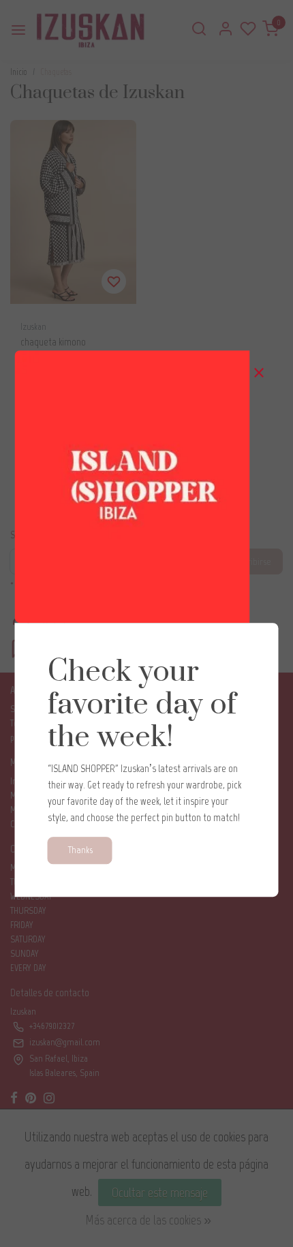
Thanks (80, 850)
